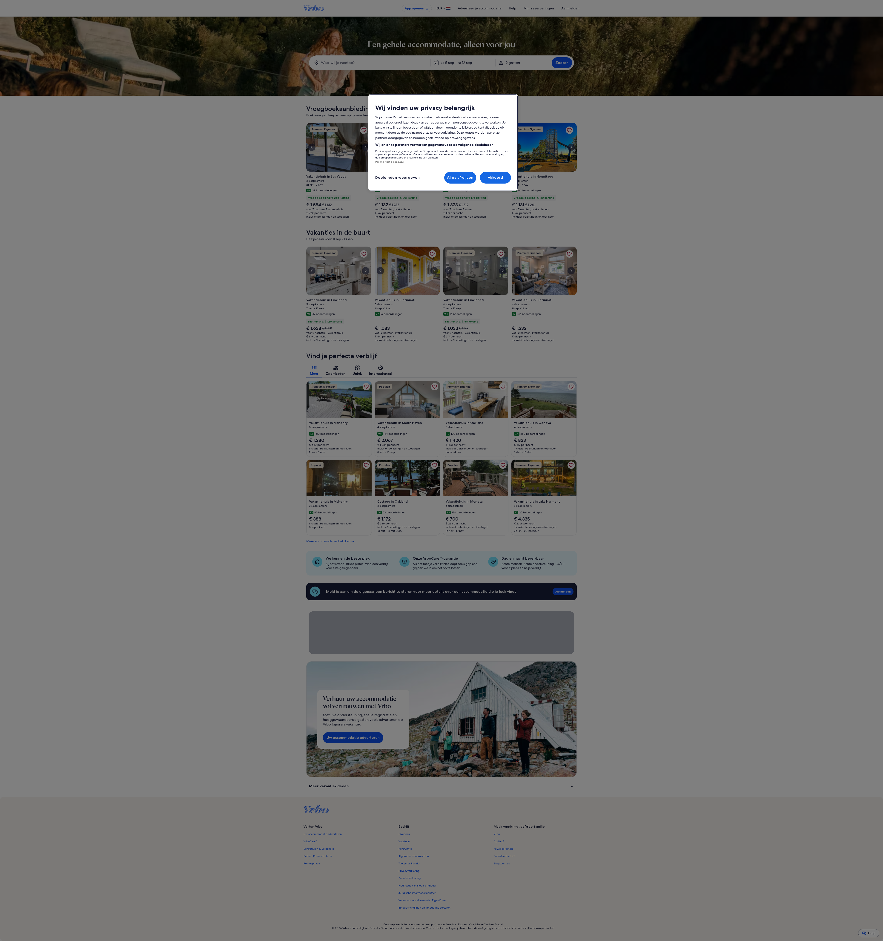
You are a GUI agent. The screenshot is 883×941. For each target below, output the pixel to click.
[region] (443, 142)
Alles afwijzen (460, 177)
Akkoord (495, 177)
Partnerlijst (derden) (389, 162)
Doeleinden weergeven (397, 177)
